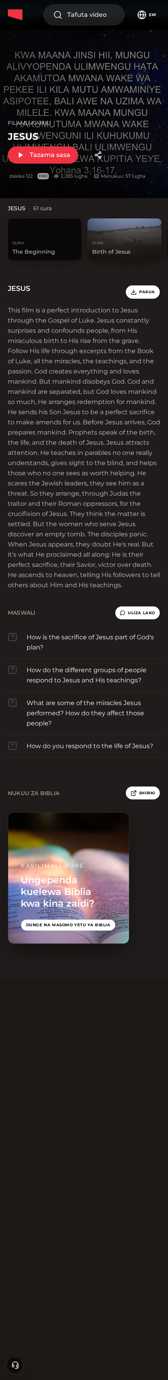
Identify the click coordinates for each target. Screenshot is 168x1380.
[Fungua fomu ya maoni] (14, 1365)
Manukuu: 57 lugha (123, 176)
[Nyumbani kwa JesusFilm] (16, 14)
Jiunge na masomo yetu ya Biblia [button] (68, 924)
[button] (137, 613)
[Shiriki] (98, 155)
